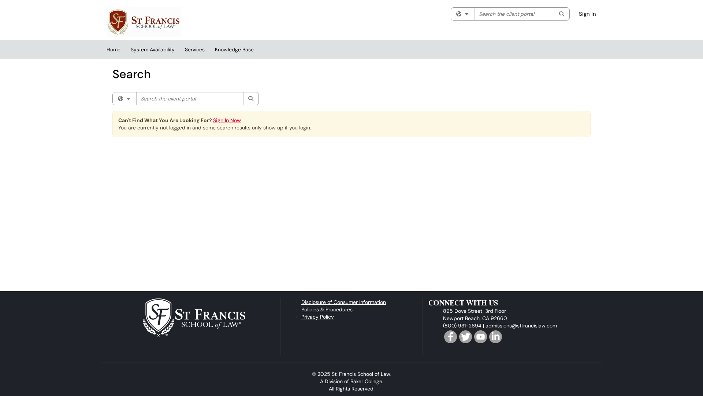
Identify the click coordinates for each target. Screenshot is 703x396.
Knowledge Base (234, 49)
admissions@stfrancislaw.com (521, 325)
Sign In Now (227, 120)
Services (195, 49)
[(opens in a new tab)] (144, 22)
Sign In (587, 14)
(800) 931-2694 (462, 325)
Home (113, 49)
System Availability (153, 49)
